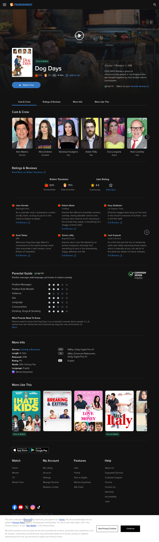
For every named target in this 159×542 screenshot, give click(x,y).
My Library (48, 468)
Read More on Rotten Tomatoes (27, 172)
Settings (47, 477)
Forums (108, 482)
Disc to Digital (80, 477)
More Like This (102, 102)
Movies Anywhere (82, 482)
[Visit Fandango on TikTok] (38, 507)
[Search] (155, 5)
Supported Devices (114, 472)
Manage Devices (51, 482)
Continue (130, 528)
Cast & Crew (24, 102)
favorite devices (138, 86)
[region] (79, 528)
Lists (76, 468)
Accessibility (110, 496)
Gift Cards (78, 487)
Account (47, 472)
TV (13, 477)
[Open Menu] (4, 4)
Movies (15, 472)
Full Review (21, 222)
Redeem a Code (50, 487)
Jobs (107, 501)
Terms (62, 519)
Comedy (24, 349)
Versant (27, 519)
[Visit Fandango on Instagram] (32, 507)
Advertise (109, 492)
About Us (109, 468)
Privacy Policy (19, 522)
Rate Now (111, 189)
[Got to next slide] (147, 137)
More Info (77, 102)
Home (15, 468)
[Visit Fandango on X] (26, 507)
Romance (35, 349)
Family (77, 472)
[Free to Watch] (26, 410)
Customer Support (113, 477)
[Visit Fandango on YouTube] (20, 507)
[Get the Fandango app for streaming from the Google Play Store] (39, 450)
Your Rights (31, 525)
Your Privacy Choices (107, 528)
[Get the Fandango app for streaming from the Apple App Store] (20, 450)
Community (95, 189)
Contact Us (110, 487)
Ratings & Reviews (52, 102)
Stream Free (18, 482)
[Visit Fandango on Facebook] (14, 507)
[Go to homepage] (21, 5)
